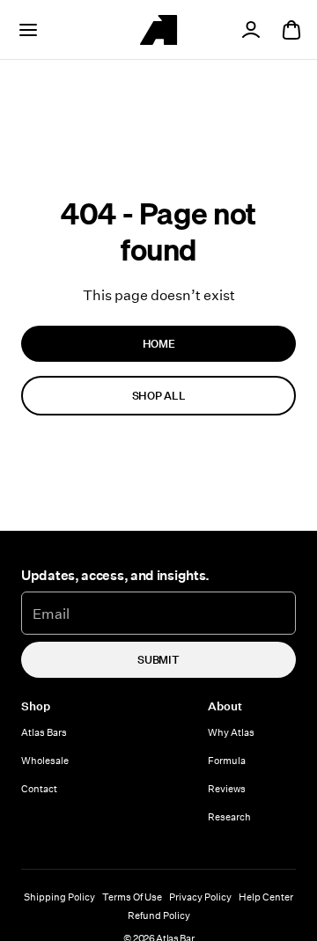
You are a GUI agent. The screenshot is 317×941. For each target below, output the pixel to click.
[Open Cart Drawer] (291, 30)
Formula (227, 760)
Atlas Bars (44, 732)
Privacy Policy (200, 896)
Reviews (227, 788)
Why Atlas (231, 732)
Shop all (158, 395)
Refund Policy (159, 915)
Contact (39, 788)
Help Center (266, 896)
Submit (158, 659)
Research (229, 816)
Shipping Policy (59, 896)
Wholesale (45, 760)
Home (159, 343)
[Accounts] (251, 30)
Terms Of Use (132, 896)
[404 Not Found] (158, 30)
